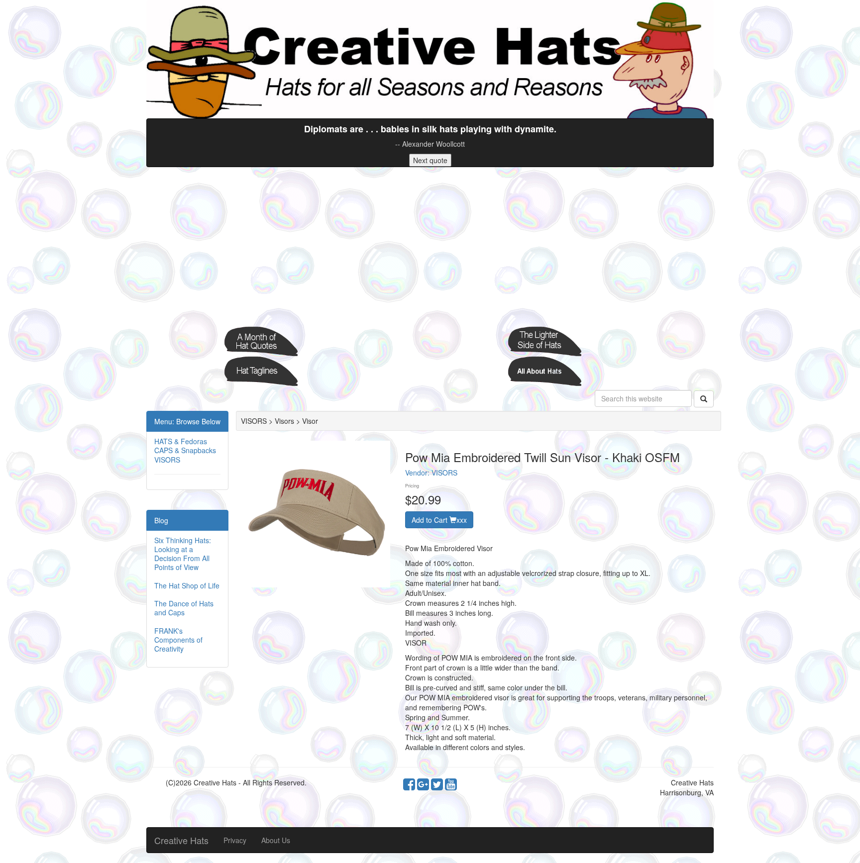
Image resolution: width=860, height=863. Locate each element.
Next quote (430, 160)
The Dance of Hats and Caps (184, 607)
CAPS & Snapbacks (185, 450)
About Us (275, 840)
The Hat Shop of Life (186, 585)
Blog (161, 520)
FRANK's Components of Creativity (178, 640)
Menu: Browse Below (187, 421)
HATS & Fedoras (180, 441)
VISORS (167, 460)
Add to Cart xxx (439, 520)
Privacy (234, 840)
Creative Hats (181, 840)
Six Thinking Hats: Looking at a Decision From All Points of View (182, 554)
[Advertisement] (430, 246)
